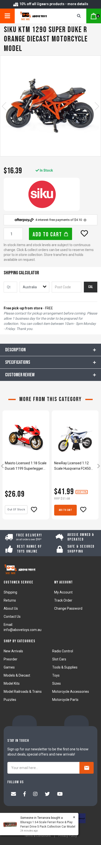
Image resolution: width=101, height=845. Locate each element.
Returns (10, 600)
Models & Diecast (17, 675)
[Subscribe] (86, 768)
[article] (25, 466)
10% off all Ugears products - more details (53, 4)
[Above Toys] (39, 16)
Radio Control (62, 651)
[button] (84, 233)
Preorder (10, 659)
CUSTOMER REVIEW (20, 375)
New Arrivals (13, 651)
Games (9, 667)
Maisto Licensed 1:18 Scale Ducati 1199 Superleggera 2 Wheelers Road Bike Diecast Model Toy (26, 466)
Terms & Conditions (37, 835)
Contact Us (12, 616)
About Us (11, 608)
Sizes (56, 683)
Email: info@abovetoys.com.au (22, 627)
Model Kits (12, 683)
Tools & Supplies (64, 667)
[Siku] (42, 194)
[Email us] (13, 794)
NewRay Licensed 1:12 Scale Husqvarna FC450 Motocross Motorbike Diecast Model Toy (72, 466)
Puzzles (10, 700)
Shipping (10, 592)
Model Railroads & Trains (23, 692)
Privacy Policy (67, 835)
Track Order (63, 600)
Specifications (17, 362)
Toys (56, 675)
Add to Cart (48, 234)
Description (15, 350)
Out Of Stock (16, 509)
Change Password (68, 608)
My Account (63, 592)
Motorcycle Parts (65, 700)
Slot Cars (59, 659)
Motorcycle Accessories (70, 692)
